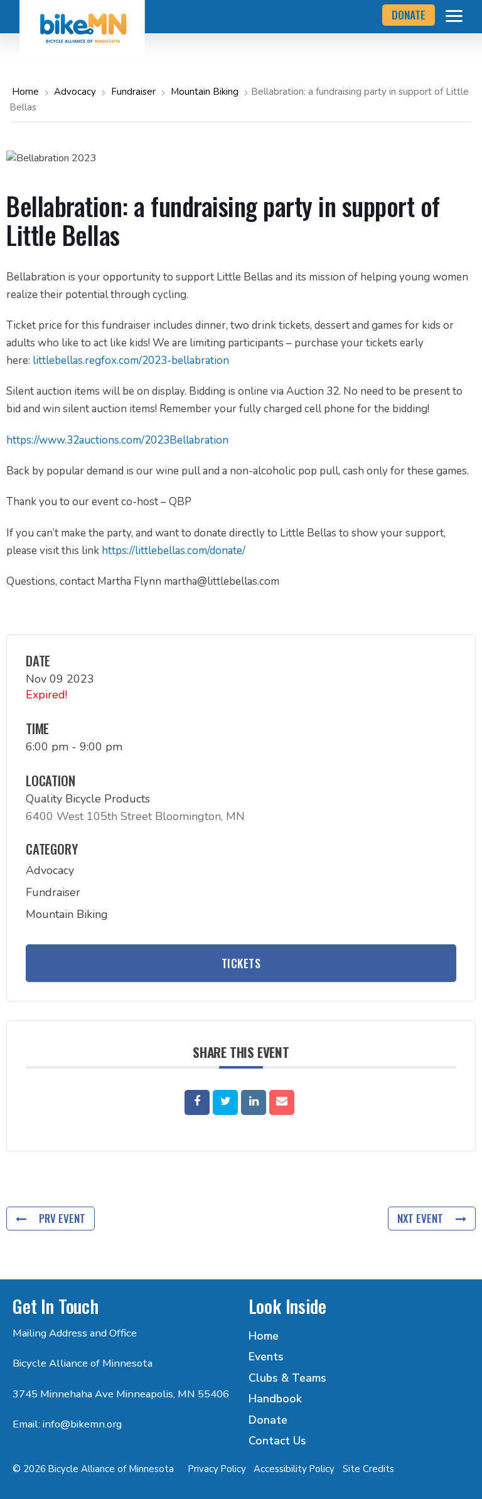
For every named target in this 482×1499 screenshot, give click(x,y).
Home (26, 91)
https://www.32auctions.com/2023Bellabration (117, 440)
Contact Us (277, 1440)
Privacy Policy (217, 1469)
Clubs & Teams (287, 1377)
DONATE (409, 14)
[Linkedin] (253, 1102)
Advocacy (75, 91)
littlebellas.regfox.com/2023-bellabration (131, 360)
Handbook (275, 1398)
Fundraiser (133, 91)
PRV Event (62, 1218)
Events (266, 1356)
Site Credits (368, 1469)
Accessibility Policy (294, 1469)
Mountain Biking (204, 91)
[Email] (281, 1102)
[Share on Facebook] (197, 1102)
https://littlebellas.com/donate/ (173, 550)
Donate (268, 1419)
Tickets (241, 963)
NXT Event (420, 1218)
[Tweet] (225, 1102)
